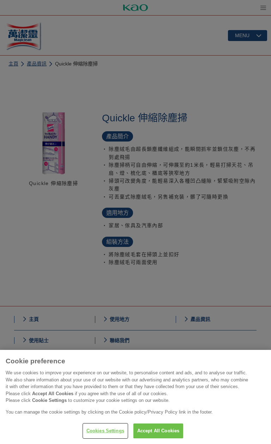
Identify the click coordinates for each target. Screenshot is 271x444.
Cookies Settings (105, 430)
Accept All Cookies (158, 430)
